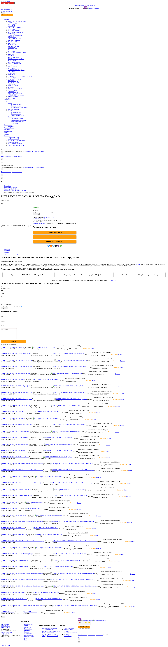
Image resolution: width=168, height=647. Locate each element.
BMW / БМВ (11, 26)
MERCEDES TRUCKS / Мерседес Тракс (20, 76)
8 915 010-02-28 (5, 626)
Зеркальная (14, 123)
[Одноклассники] (51, 246)
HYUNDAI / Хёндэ (13, 82)
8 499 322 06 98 (5, 627)
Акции (6, 132)
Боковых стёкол (16, 106)
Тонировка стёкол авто (55, 241)
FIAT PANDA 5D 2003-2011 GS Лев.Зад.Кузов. (15, 437)
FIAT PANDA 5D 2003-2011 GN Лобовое (13, 592)
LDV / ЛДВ (11, 71)
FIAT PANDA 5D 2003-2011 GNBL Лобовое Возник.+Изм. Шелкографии (23, 605)
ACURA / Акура (13, 23)
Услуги (6, 101)
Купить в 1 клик (5, 645)
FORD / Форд (12, 77)
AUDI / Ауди (11, 24)
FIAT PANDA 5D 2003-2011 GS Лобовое (13, 379)
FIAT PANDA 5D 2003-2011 (9, 502)
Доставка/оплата (29, 635)
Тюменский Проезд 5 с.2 (15, 137)
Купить (92, 348)
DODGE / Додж (12, 48)
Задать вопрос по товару (11, 254)
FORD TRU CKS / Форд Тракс (17, 52)
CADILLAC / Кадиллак (15, 35)
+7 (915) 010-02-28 (89, 5)
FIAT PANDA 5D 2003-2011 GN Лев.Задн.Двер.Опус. (17, 553)
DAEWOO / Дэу (12, 41)
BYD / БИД (11, 34)
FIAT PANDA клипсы (7, 612)
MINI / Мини (11, 84)
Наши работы (8, 131)
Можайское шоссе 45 (14, 142)
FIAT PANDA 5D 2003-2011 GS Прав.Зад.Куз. (14, 444)
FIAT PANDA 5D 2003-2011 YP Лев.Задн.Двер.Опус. (16, 424)
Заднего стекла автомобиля (19, 107)
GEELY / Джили (12, 56)
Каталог (6, 19)
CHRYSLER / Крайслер (15, 38)
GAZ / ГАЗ (11, 54)
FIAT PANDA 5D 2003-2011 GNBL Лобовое (14, 476)
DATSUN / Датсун (13, 46)
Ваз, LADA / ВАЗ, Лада (15, 88)
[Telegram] (53, 246)
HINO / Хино (12, 60)
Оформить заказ (39, 151)
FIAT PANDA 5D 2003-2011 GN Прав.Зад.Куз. (15, 566)
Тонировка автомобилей (67, 635)
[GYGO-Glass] (5, 1)
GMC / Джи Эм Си (13, 57)
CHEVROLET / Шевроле (15, 27)
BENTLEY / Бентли (14, 30)
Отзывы (6, 134)
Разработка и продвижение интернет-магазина (90, 635)
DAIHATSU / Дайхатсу (15, 45)
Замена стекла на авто (70, 632)
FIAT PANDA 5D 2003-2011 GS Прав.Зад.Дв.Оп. (15, 373)
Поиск (3, 13)
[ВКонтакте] (49, 246)
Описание (7, 249)
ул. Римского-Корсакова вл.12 (16, 140)
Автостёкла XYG (48, 217)
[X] (56, 246)
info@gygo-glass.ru (6, 11)
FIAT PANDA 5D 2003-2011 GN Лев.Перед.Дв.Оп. (16, 489)
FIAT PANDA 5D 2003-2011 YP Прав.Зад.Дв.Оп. (15, 431)
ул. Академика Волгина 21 (16, 143)
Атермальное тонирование (19, 120)
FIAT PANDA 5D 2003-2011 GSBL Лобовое (14, 412)
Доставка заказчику (13, 109)
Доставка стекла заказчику (68, 630)
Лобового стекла (16, 104)
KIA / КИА (11, 87)
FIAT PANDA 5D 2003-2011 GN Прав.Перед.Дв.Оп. (16, 495)
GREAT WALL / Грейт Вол (16, 59)
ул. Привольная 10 (13, 139)
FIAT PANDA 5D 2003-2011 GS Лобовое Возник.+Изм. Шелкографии (22, 463)
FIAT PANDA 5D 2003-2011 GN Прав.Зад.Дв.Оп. (15, 560)
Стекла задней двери (17, 115)
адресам (138, 264)
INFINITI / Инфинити (14, 63)
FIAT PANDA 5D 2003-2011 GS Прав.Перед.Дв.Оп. (16, 360)
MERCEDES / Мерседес (15, 93)
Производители (29, 636)
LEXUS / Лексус (13, 90)
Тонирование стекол (17, 118)
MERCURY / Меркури (14, 79)
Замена (10, 110)
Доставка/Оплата (9, 128)
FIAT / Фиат (11, 29)
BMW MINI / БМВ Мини (15, 32)
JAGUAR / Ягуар (13, 85)
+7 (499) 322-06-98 (78, 5)
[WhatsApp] (61, 246)
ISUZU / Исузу (12, 65)
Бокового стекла (16, 114)
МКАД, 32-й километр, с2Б (16, 145)
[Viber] (58, 246)
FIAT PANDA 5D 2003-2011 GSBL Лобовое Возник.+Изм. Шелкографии (22, 541)
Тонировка (11, 117)
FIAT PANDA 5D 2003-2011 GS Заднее (12, 347)
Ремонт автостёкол (55, 232)
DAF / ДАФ (11, 43)
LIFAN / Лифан (12, 73)
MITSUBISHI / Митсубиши (16, 95)
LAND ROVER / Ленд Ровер (16, 70)
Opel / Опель (11, 98)
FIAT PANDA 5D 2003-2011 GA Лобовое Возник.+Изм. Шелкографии (22, 470)
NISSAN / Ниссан (13, 96)
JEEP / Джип (11, 68)
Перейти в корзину (29, 151)
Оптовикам (7, 99)
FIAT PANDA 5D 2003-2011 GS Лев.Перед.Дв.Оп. (16, 353)
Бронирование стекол (17, 121)
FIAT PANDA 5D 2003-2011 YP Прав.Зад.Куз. (14, 450)
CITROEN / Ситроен (14, 40)
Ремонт (10, 103)
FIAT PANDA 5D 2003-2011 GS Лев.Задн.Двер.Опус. (17, 366)
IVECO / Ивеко (12, 66)
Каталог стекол (28, 624)
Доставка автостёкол (39, 223)
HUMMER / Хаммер (14, 62)
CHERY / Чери (12, 37)
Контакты (7, 136)
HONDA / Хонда (13, 81)
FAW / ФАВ (11, 51)
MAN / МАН (11, 74)
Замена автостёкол (55, 237)
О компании (8, 125)
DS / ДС (10, 49)
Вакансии (11, 126)
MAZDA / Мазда (13, 92)
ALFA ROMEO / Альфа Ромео (17, 21)
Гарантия (7, 129)
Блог (25, 640)
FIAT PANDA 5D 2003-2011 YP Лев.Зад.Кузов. (15, 457)
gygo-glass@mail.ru (6, 9)
